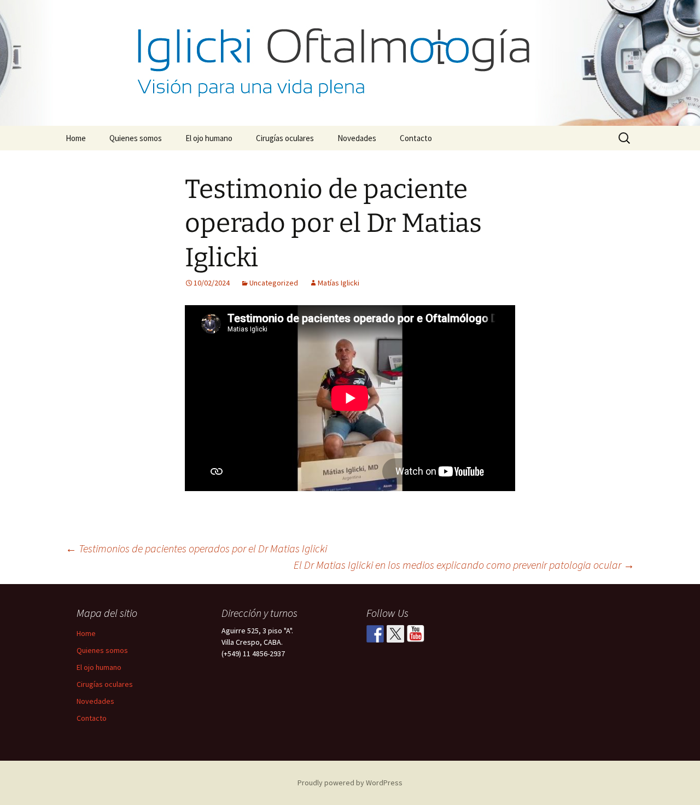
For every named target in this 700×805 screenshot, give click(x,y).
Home (76, 138)
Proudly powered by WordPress (350, 783)
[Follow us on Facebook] (375, 634)
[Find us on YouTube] (415, 634)
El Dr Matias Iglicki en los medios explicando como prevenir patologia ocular (464, 564)
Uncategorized (273, 283)
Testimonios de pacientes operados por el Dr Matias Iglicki (196, 548)
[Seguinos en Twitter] (395, 634)
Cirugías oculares (285, 138)
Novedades (356, 138)
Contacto (416, 138)
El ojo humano (208, 138)
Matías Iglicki (338, 283)
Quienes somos (135, 138)
